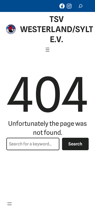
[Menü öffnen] (47, 49)
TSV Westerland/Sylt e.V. (56, 29)
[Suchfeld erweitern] (80, 6)
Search (75, 143)
